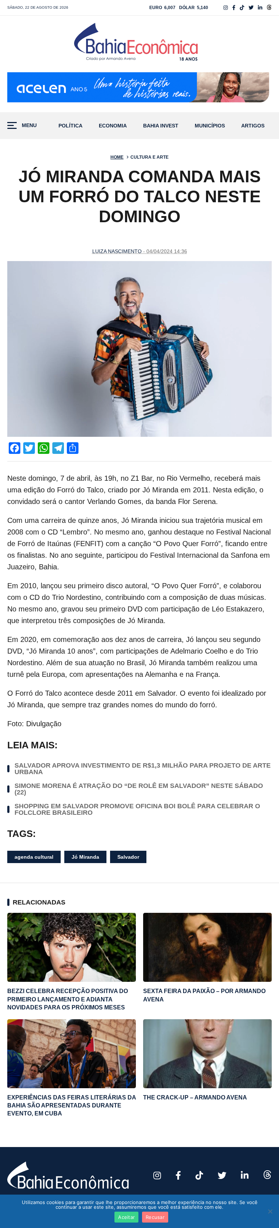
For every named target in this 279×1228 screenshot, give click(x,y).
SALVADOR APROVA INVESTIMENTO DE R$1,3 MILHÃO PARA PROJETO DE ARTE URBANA (143, 768)
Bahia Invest (160, 126)
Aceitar (126, 1217)
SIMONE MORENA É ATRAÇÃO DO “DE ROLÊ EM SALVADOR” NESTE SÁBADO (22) (139, 789)
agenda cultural (34, 857)
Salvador (128, 857)
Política (70, 126)
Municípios (210, 126)
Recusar (155, 1217)
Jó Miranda (85, 857)
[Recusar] (270, 1211)
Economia (113, 126)
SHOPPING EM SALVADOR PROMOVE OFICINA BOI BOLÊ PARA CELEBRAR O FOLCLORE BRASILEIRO (137, 809)
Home (117, 157)
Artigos (252, 126)
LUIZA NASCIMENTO (117, 251)
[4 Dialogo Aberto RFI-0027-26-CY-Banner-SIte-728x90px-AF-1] (139, 88)
